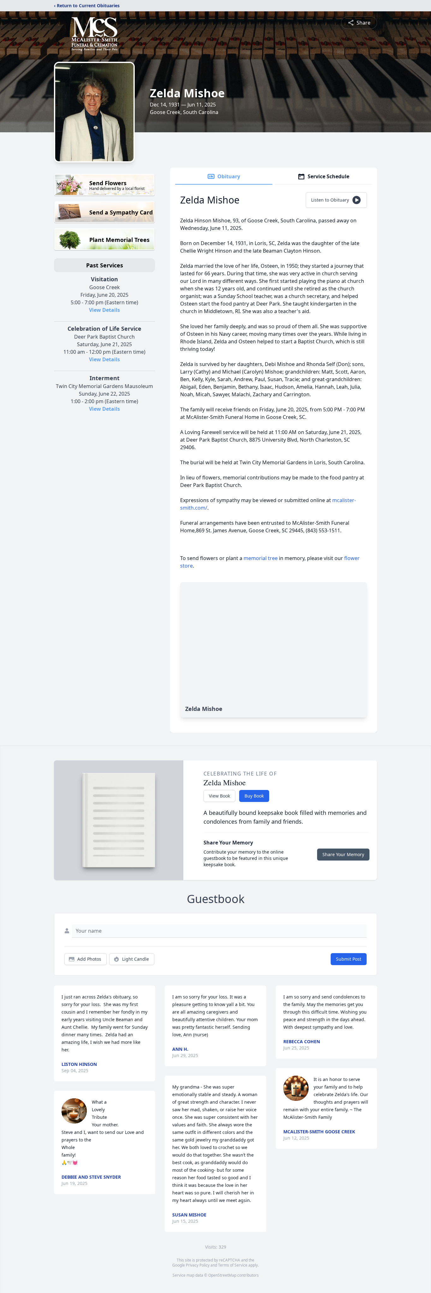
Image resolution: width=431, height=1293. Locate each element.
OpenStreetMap (222, 1275)
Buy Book (254, 796)
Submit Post (348, 959)
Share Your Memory (343, 854)
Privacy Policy (198, 1265)
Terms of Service (232, 1265)
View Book (219, 796)
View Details (104, 309)
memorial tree (261, 558)
